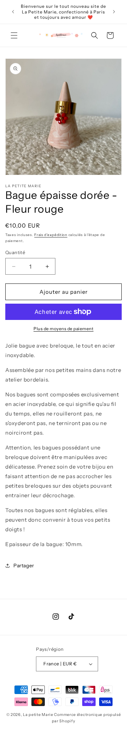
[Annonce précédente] (13, 11)
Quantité (15, 252)
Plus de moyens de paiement (63, 328)
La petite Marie (38, 714)
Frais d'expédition (50, 235)
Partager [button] (23, 565)
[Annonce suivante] (114, 11)
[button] (14, 35)
